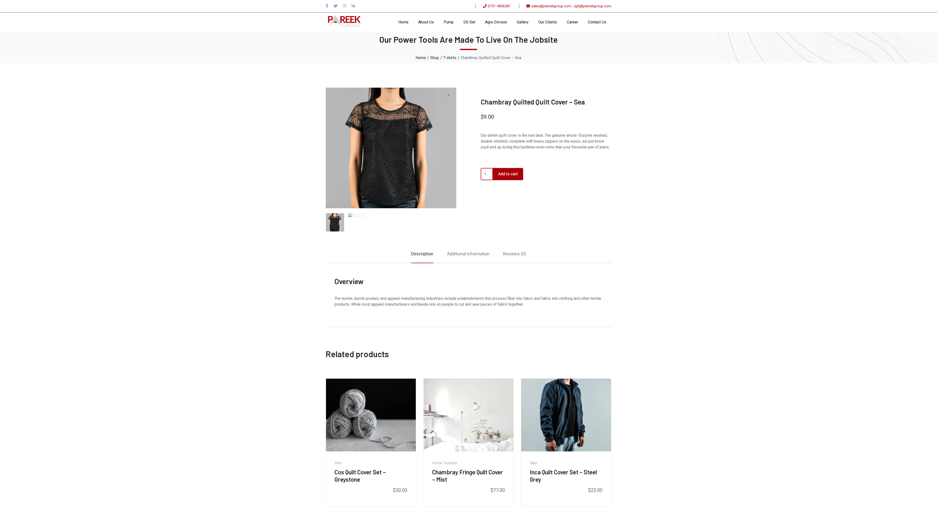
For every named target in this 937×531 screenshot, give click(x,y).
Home (421, 57)
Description (422, 253)
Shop (434, 57)
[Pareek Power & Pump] (344, 22)
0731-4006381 (499, 6)
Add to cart (508, 174)
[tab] (422, 253)
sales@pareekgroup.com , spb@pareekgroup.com (571, 6)
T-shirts (449, 57)
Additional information (468, 253)
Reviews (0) (514, 253)
